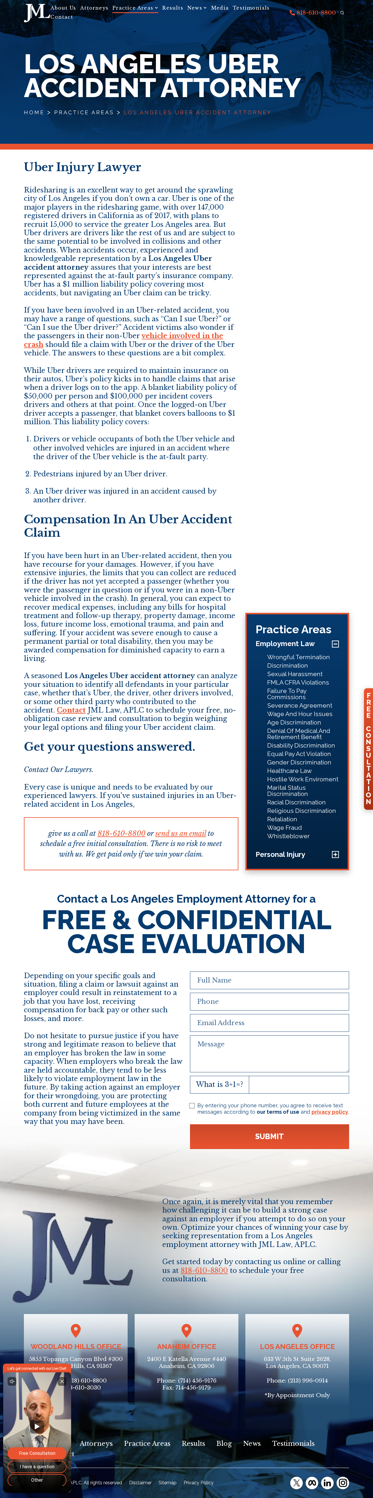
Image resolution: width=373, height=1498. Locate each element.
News (194, 8)
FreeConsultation (368, 749)
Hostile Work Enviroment (302, 779)
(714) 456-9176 (197, 1380)
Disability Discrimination (301, 745)
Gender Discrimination (299, 762)
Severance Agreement (299, 705)
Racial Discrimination (296, 802)
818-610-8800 (315, 13)
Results (172, 8)
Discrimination (287, 665)
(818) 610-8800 (86, 1380)
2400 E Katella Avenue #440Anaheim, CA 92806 (186, 1362)
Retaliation (282, 819)
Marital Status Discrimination (287, 791)
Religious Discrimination (301, 811)
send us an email (180, 833)
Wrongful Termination (298, 657)
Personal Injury (280, 854)
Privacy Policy (199, 1482)
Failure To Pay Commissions (286, 694)
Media (220, 8)
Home (34, 112)
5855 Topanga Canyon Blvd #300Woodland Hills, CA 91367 (76, 1362)
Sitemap (168, 1482)
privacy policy (330, 1112)
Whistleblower (288, 836)
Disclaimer (140, 1482)
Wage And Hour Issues (299, 714)
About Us (63, 8)
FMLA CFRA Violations (298, 682)
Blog (224, 1444)
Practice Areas (132, 8)
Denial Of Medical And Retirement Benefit (298, 734)
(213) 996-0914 (308, 1380)
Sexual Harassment (295, 674)
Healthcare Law (289, 771)
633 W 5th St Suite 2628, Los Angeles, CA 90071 (297, 1362)
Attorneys (94, 8)
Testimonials (251, 8)
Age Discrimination (294, 722)
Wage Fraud (284, 828)
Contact (61, 17)
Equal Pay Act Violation (299, 754)
